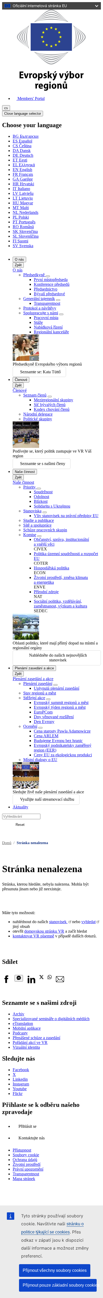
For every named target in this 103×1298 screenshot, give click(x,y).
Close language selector (22, 114)
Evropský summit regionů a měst (61, 702)
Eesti (20, 160)
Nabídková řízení (48, 327)
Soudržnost (43, 492)
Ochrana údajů (25, 1159)
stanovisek (58, 921)
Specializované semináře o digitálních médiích (51, 1018)
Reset (20, 825)
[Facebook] (6, 982)
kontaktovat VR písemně (33, 936)
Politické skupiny (37, 419)
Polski (21, 217)
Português (24, 222)
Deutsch (23, 155)
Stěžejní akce (34, 698)
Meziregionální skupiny (53, 400)
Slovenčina (25, 231)
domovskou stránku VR (44, 931)
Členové (21, 380)
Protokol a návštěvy (39, 308)
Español (22, 141)
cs (6, 108)
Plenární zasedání (37, 683)
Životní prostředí (26, 1164)
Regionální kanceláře (51, 332)
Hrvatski (23, 184)
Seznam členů (34, 395)
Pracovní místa (46, 317)
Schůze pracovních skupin (45, 530)
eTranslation (23, 1023)
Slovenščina (26, 236)
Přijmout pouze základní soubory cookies (60, 1285)
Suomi (20, 241)
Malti (21, 207)
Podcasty (20, 1033)
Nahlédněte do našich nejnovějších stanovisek (58, 657)
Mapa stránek (24, 1178)
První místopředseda (51, 279)
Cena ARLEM (46, 736)
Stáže (38, 322)
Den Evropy (44, 721)
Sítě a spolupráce (37, 525)
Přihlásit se (27, 1126)
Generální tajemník (39, 298)
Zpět (18, 265)
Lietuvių (23, 198)
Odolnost (41, 496)
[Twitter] (41, 977)
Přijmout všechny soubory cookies (55, 1270)
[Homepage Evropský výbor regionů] (51, 89)
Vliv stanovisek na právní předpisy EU (66, 515)
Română (23, 226)
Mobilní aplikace (27, 1028)
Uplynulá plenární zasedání (56, 688)
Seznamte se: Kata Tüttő (40, 372)
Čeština (22, 146)
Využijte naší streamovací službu (47, 799)
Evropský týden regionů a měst (60, 707)
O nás (19, 259)
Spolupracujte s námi (40, 313)
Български (26, 136)
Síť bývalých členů (49, 404)
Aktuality (20, 807)
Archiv (18, 1014)
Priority (30, 487)
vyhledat (88, 921)
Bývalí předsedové (49, 294)
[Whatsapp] (50, 977)
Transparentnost (47, 303)
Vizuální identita (26, 1047)
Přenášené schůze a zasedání (36, 1037)
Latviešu (23, 193)
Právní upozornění (28, 1169)
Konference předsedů (51, 284)
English (22, 169)
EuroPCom (43, 712)
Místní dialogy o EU (40, 759)
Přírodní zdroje (46, 592)
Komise (29, 534)
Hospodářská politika (51, 568)
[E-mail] (60, 982)
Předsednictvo (45, 289)
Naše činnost (25, 472)
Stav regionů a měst (39, 693)
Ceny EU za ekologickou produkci (63, 755)
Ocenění (30, 726)
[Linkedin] (31, 982)
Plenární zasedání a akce (34, 668)
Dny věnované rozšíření (54, 717)
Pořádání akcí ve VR (30, 1042)
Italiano (21, 188)
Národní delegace (38, 414)
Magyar (23, 203)
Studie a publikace (38, 520)
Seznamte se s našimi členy (42, 463)
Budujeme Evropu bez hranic (58, 740)
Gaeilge (23, 179)
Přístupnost (22, 1150)
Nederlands (25, 212)
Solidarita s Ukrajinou (52, 506)
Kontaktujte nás (31, 1138)
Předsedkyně (34, 275)
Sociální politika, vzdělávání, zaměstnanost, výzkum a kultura (60, 603)
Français (23, 174)
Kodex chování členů (51, 409)
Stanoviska (32, 511)
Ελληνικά (24, 165)
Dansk (22, 150)
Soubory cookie (26, 1155)
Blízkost (41, 501)
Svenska (23, 245)
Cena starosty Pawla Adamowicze (62, 731)
